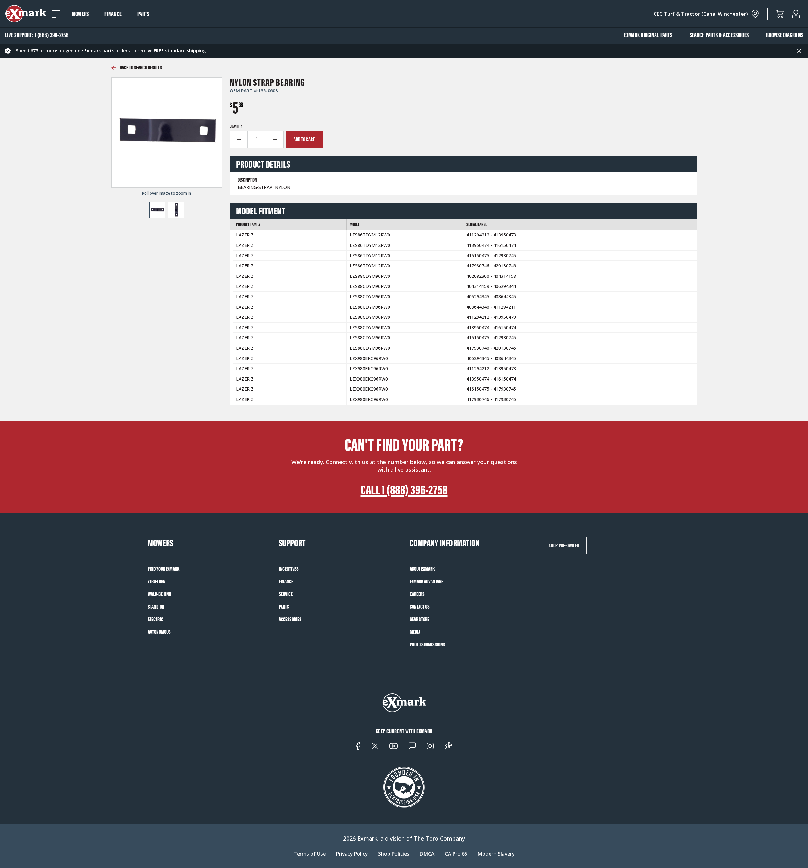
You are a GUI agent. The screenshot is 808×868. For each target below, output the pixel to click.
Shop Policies (393, 854)
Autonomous (159, 632)
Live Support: (37, 35)
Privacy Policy (352, 854)
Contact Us (420, 606)
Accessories (290, 619)
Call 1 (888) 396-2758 (404, 490)
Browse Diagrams (784, 35)
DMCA (426, 854)
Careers (417, 594)
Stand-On (156, 606)
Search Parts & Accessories (719, 35)
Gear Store (419, 619)
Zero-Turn (157, 581)
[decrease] (238, 139)
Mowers (80, 14)
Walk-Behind (159, 594)
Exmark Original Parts (648, 35)
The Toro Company (439, 838)
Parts (143, 14)
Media (415, 632)
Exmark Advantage (426, 581)
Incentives (289, 569)
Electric (155, 619)
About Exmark (422, 569)
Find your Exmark (163, 569)
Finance (113, 14)
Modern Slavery (496, 854)
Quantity (236, 126)
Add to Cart (304, 139)
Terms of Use (310, 854)
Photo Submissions (427, 644)
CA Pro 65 (456, 854)
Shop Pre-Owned (564, 545)
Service (286, 594)
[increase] (275, 139)
